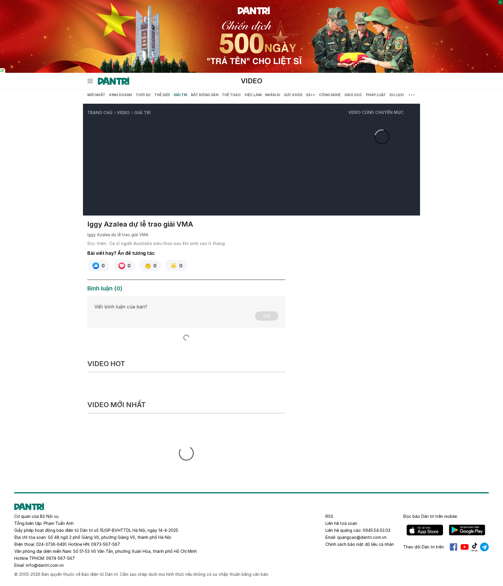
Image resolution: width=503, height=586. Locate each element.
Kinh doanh (120, 95)
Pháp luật (376, 95)
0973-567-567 (105, 544)
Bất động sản (204, 95)
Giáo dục (353, 95)
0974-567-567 (60, 558)
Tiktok (474, 547)
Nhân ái (272, 95)
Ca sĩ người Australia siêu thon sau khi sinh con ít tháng (167, 243)
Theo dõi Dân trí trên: (423, 546)
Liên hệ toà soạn (341, 523)
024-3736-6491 (51, 544)
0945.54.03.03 (376, 530)
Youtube (464, 547)
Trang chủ (99, 112)
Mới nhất (96, 95)
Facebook (453, 547)
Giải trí (180, 95)
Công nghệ (330, 95)
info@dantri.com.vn (45, 565)
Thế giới (162, 95)
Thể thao (231, 95)
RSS (329, 516)
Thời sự (143, 95)
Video (251, 81)
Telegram (484, 547)
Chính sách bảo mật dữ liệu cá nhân (359, 544)
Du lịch (396, 95)
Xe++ (310, 95)
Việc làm (253, 95)
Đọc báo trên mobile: (430, 516)
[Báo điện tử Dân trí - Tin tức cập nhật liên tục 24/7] (113, 81)
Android (467, 530)
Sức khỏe (293, 95)
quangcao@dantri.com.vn (362, 537)
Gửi (266, 315)
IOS (425, 530)
